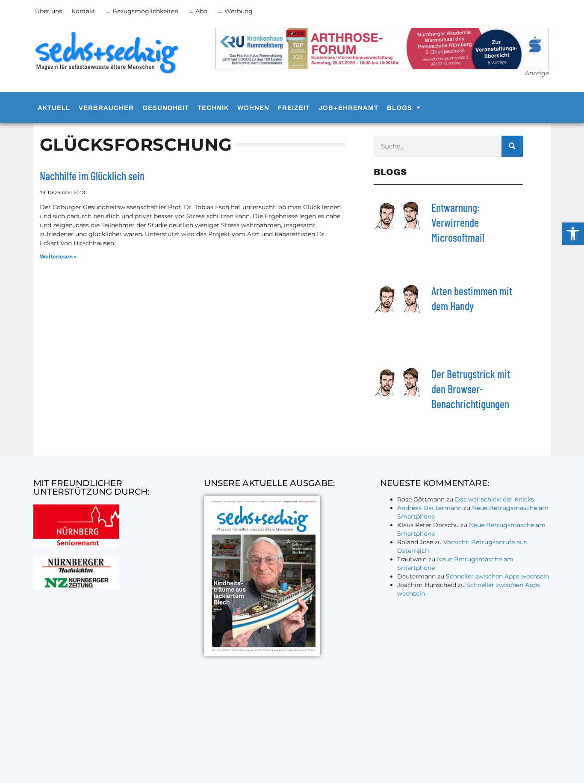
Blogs (399, 107)
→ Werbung (235, 11)
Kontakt (83, 11)
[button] (573, 233)
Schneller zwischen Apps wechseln (497, 576)
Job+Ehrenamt (348, 107)
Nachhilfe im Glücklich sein (92, 175)
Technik (213, 107)
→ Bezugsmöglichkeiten (141, 11)
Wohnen (253, 107)
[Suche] (512, 146)
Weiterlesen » (58, 256)
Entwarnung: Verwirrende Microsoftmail (457, 222)
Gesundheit (165, 107)
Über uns (48, 11)
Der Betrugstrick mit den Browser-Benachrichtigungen (470, 388)
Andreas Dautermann (429, 508)
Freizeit (294, 107)
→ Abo (197, 11)
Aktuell (54, 107)
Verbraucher (106, 107)
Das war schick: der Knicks (494, 499)
